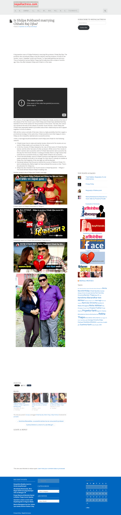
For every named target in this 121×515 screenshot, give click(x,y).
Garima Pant (94, 293)
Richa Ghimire (89, 317)
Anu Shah (80, 288)
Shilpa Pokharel (55, 415)
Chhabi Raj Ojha (40, 415)
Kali (100, 295)
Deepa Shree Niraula (84, 293)
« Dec (87, 508)
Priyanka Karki (89, 310)
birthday (86, 290)
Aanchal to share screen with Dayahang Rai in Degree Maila (23, 501)
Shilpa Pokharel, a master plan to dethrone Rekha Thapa (58, 404)
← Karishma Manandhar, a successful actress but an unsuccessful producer (40, 421)
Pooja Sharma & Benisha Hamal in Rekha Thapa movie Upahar (24, 496)
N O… (50, 11)
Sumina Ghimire (90, 322)
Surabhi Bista (99, 322)
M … (44, 11)
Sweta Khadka (95, 325)
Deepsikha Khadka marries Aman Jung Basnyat (22, 485)
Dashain (102, 291)
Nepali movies (86, 281)
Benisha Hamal (93, 288)
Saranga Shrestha (93, 320)
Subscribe (83, 27)
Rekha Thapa (47, 415)
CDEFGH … (26, 11)
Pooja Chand (86, 308)
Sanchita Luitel (84, 320)
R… (61, 11)
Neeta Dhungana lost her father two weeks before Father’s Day (24, 505)
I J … (33, 11)
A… (16, 11)
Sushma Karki (86, 324)
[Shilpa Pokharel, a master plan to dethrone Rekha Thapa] (58, 397)
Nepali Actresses (26, 513)
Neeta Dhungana (83, 306)
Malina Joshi (92, 300)
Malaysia (87, 300)
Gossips (28, 415)
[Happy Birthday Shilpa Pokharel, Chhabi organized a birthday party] (22, 397)
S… (65, 11)
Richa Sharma (96, 317)
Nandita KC (101, 303)
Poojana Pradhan (96, 308)
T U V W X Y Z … (73, 11)
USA (100, 325)
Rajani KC (99, 311)
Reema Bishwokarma (92, 314)
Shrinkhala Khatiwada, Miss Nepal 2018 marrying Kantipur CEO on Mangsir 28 (23, 490)
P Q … (56, 11)
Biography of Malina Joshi (94, 190)
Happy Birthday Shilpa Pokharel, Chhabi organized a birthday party (21, 404)
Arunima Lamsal (86, 288)
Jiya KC (97, 295)
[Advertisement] (40, 41)
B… (20, 11)
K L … (39, 11)
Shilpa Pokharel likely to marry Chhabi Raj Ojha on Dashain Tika (40, 404)
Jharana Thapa (89, 295)
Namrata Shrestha (89, 303)
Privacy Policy (90, 184)
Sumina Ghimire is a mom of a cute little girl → (40, 425)
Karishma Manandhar (88, 297)
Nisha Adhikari (95, 305)
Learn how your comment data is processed (51, 468)
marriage (98, 300)
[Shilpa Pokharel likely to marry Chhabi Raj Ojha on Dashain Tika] (40, 397)
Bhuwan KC (99, 288)
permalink (16, 416)
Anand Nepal (33, 26)
